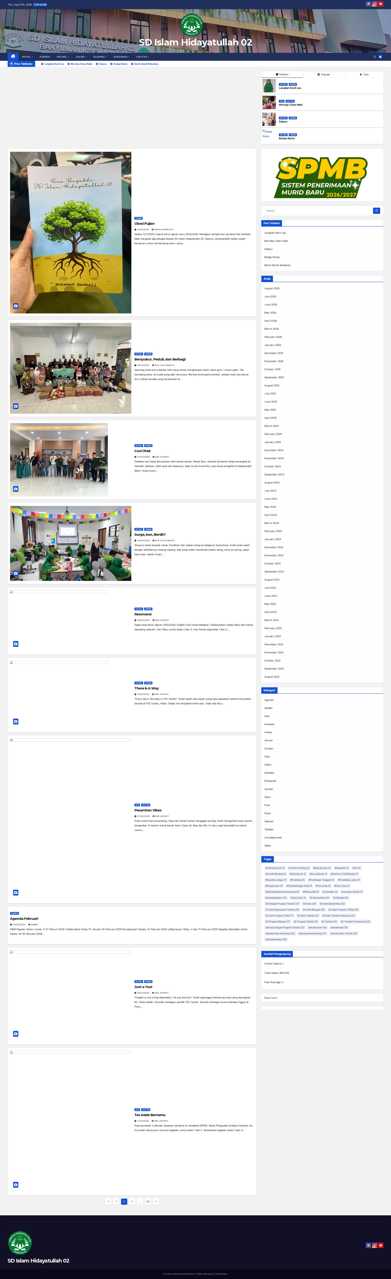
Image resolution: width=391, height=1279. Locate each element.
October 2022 (272, 660)
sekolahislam (339, 927)
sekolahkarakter (276, 939)
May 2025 (270, 409)
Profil (27, 56)
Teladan (269, 829)
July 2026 (270, 296)
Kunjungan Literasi (352, 891)
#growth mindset (275, 874)
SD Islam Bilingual (314, 909)
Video (267, 845)
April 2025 (270, 417)
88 (148, 1201)
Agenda (45, 56)
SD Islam (309, 903)
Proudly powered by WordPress (179, 1274)
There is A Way (146, 688)
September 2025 (274, 377)
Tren (365, 74)
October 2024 (272, 466)
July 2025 (270, 393)
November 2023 (274, 555)
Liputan (142, 56)
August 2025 (271, 385)
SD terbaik (329, 921)
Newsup (207, 1274)
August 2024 (272, 482)
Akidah (268, 708)
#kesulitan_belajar (276, 880)
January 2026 (272, 345)
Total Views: (272, 972)
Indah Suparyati (164, 229)
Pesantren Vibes (147, 810)
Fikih (267, 756)
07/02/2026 (143, 816)
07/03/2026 (143, 457)
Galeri (80, 56)
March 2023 (271, 620)
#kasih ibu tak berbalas (344, 874)
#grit (357, 868)
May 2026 (270, 312)
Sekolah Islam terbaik (343, 933)
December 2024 (274, 450)
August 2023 (271, 579)
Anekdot (269, 724)
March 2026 (271, 328)
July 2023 (270, 587)
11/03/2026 (143, 229)
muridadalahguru (276, 897)
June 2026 (270, 304)
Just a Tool (143, 987)
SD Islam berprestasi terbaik (282, 909)
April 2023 (270, 612)
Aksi (282, 101)
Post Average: (273, 982)
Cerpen (268, 748)
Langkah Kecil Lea (290, 88)
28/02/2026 (143, 620)
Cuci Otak (142, 451)
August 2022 (271, 676)
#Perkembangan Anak (299, 886)
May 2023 (270, 603)
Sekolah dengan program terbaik (285, 927)
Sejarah (268, 821)
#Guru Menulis (318, 874)
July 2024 (270, 490)
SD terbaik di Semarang (355, 921)
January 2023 (272, 636)
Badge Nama (287, 138)
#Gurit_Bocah (298, 874)
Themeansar (221, 1274)
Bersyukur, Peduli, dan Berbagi (159, 359)
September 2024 (274, 474)
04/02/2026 (19, 924)
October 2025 (272, 369)
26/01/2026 (143, 993)
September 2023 (274, 571)
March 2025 (271, 425)
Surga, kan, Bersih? (150, 534)
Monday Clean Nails (291, 104)
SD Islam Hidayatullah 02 (195, 42)
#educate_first (322, 868)
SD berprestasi (319, 897)
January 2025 (272, 442)
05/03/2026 (143, 540)
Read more (270, 998)
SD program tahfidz (306, 921)
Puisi (267, 805)
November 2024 (274, 458)
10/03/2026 (143, 365)
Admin (34, 924)
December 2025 (273, 353)
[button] (375, 56)
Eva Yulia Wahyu (164, 365)
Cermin (293, 84)
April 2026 (270, 320)
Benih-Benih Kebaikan (277, 265)
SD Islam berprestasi (332, 903)
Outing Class (298, 897)
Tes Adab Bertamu (149, 1115)
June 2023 (270, 595)
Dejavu (283, 121)
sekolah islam (317, 927)
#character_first (275, 868)
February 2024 (273, 531)
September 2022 (274, 668)
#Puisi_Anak (323, 886)
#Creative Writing (299, 868)
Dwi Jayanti (162, 457)
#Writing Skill (311, 891)
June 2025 (270, 401)
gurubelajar (330, 891)
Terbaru (283, 74)
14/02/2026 (143, 694)
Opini (267, 797)
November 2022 (274, 652)
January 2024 (272, 539)
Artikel (62, 56)
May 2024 (270, 506)
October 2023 (272, 563)
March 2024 (271, 523)
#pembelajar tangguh (321, 880)
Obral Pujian (144, 224)
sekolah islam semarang (280, 933)
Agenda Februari (24, 919)
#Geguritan (342, 868)
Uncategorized (273, 837)
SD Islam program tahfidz (344, 909)
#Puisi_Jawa (342, 886)
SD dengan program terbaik (282, 903)
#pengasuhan (274, 886)
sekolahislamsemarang (313, 933)
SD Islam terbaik (308, 915)
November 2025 (274, 361)
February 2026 (273, 336)
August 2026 (272, 288)
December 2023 (273, 547)
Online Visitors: (273, 963)
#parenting (297, 880)
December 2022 (273, 644)
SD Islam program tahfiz (279, 915)
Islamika (99, 56)
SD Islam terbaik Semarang (338, 915)
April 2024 (270, 514)
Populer (325, 74)
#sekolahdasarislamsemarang (282, 891)
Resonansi (142, 614)
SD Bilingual (340, 897)
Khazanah (121, 56)
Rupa (267, 813)
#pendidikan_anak (349, 880)
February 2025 (273, 434)
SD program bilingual (277, 921)
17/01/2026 (143, 1121)
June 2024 (270, 498)
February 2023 (273, 628)
